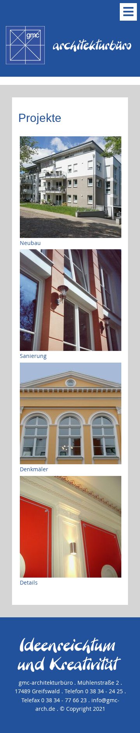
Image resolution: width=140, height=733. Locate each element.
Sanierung (33, 355)
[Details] (70, 527)
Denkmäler (34, 469)
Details (29, 582)
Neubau (30, 243)
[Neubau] (70, 187)
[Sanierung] (70, 300)
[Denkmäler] (70, 413)
